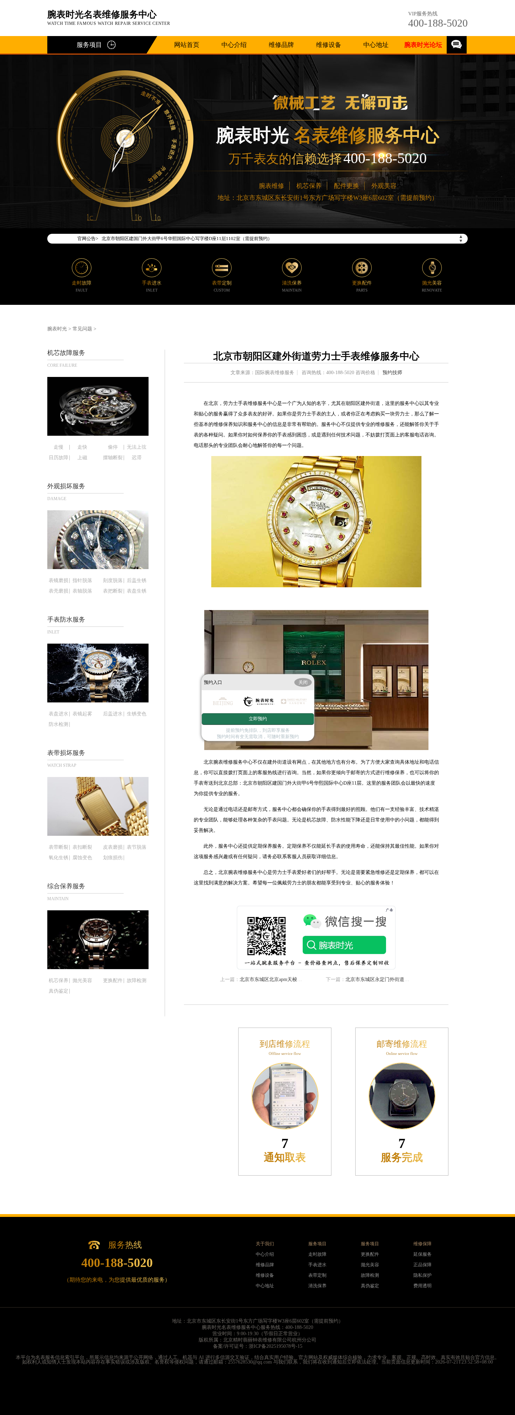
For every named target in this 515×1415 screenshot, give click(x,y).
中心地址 (376, 44)
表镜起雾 (82, 714)
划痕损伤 (113, 857)
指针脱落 (82, 580)
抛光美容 (82, 980)
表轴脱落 (82, 591)
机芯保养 (309, 185)
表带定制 (317, 1275)
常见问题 (82, 328)
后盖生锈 (136, 580)
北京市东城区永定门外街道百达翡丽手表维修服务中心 (404, 979)
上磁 (82, 457)
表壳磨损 (58, 591)
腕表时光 (57, 328)
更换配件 (113, 980)
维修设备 (328, 44)
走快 (82, 447)
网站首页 (186, 44)
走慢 (58, 447)
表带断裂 (58, 847)
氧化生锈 (58, 857)
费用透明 (422, 1285)
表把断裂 (113, 591)
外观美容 (384, 185)
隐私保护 (422, 1275)
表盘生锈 (136, 591)
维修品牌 (281, 44)
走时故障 (317, 1254)
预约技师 (392, 372)
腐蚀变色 (82, 857)
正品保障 (422, 1264)
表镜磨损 (58, 580)
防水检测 (58, 724)
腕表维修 (271, 185)
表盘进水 (58, 714)
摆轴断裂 (113, 457)
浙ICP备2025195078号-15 (275, 1346)
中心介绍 (234, 44)
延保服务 (422, 1254)
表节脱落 (136, 847)
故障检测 (136, 980)
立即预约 (258, 718)
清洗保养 (317, 1285)
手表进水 (317, 1264)
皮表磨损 (113, 847)
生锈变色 (136, 714)
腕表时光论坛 (423, 44)
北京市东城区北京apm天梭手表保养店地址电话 (290, 979)
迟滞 (137, 457)
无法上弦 (136, 447)
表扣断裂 (82, 847)
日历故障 (58, 457)
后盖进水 (113, 714)
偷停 (113, 447)
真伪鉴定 (58, 991)
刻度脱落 (113, 580)
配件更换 (346, 185)
